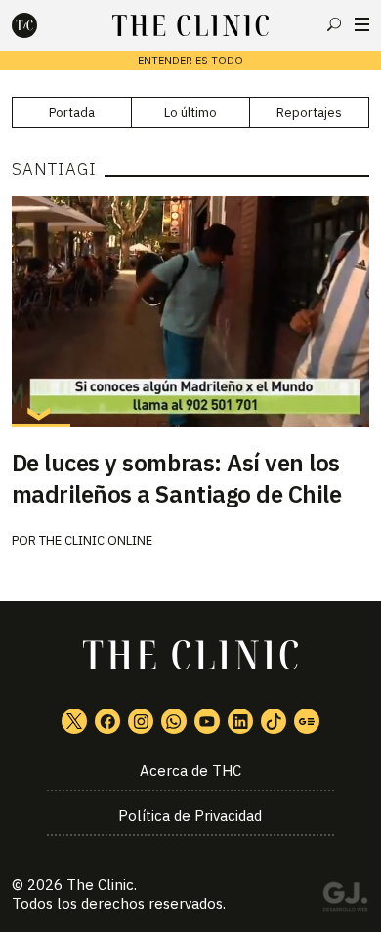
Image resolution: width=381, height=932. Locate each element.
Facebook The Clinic (107, 721)
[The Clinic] (41, 25)
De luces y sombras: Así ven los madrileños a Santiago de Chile (177, 478)
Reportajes (309, 112)
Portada (72, 112)
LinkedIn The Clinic (240, 721)
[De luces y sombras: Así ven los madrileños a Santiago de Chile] (191, 311)
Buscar (334, 24)
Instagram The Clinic (140, 721)
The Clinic (100, 884)
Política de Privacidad (190, 815)
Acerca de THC (190, 770)
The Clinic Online (95, 540)
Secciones (362, 24)
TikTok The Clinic (273, 721)
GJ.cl (344, 899)
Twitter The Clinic (74, 721)
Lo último (190, 112)
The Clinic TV (207, 721)
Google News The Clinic (306, 721)
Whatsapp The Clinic (174, 721)
